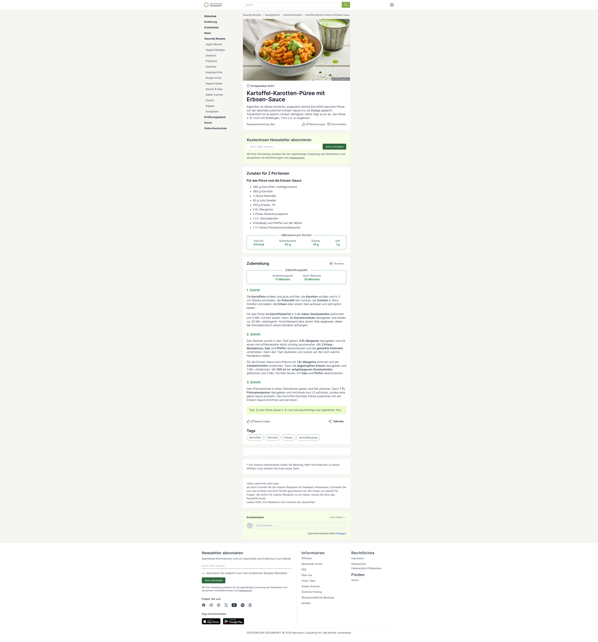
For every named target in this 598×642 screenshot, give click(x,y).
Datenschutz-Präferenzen (366, 568)
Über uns (306, 575)
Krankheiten (211, 27)
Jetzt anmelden (334, 146)
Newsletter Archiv (312, 563)
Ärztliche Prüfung (311, 591)
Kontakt (306, 603)
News (207, 33)
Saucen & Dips (214, 89)
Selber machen (214, 94)
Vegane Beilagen (215, 49)
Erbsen (288, 437)
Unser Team (308, 580)
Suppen (210, 105)
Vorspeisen (212, 111)
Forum (208, 122)
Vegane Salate (214, 83)
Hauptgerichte (214, 72)
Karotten (273, 437)
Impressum (357, 558)
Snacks (210, 100)
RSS (303, 569)
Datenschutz (297, 157)
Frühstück (211, 61)
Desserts (211, 55)
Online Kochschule (215, 128)
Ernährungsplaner (215, 117)
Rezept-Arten (213, 77)
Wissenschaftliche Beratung (317, 597)
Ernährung (210, 21)
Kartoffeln (255, 437)
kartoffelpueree (308, 437)
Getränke (211, 66)
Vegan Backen (214, 44)
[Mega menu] (392, 4)
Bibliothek (210, 16)
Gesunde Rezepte (214, 38)
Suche (354, 580)
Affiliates (306, 558)
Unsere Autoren (310, 586)
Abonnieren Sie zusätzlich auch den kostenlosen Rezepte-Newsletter (246, 573)
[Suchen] (346, 5)
